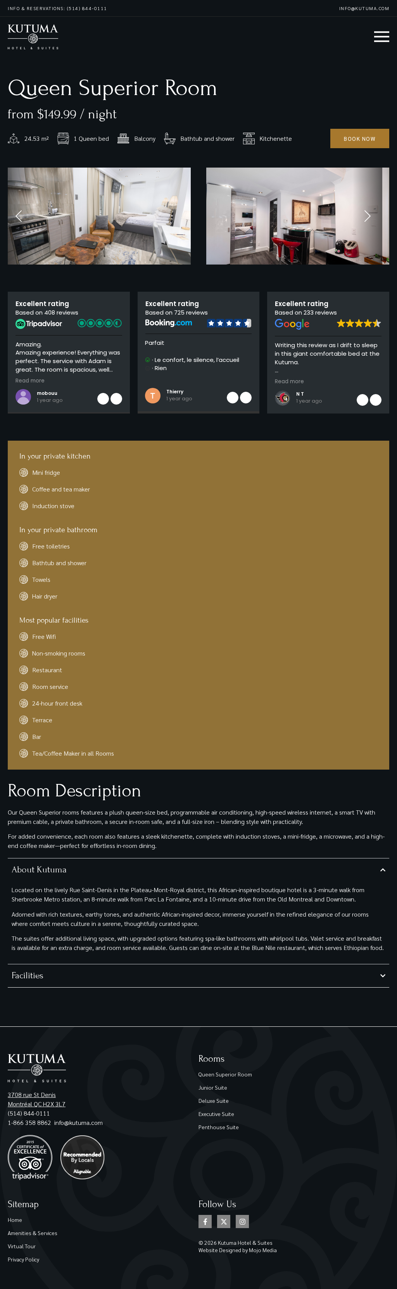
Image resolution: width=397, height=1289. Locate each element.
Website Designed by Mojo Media (237, 1249)
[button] (116, 399)
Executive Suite (216, 1113)
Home (15, 1219)
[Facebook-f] (205, 1221)
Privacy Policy (23, 1259)
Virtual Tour (22, 1245)
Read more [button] (30, 380)
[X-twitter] (223, 1221)
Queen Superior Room (225, 1074)
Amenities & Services (32, 1232)
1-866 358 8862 (30, 1122)
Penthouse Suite (218, 1126)
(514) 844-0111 (29, 1113)
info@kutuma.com (364, 8)
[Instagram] (242, 1221)
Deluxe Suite (213, 1100)
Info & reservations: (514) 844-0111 (57, 8)
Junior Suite (212, 1087)
